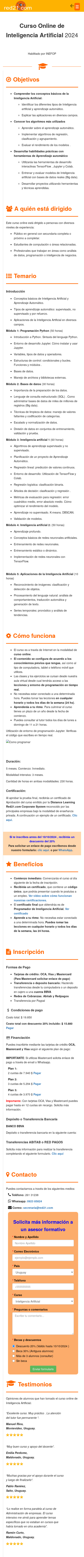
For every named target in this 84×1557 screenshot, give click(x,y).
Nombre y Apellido (25, 1237)
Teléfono (19, 1280)
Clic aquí (57, 1153)
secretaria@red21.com (38, 1208)
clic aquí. (44, 850)
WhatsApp (65, 850)
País (16, 1266)
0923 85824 (34, 1201)
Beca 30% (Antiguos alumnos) (35, 1351)
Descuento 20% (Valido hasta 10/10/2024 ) (42, 1346)
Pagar (10, 1028)
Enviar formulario (43, 1369)
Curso (17, 1295)
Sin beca (21, 1361)
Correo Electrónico (25, 1251)
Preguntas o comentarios (30, 1309)
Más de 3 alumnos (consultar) (34, 1356)
